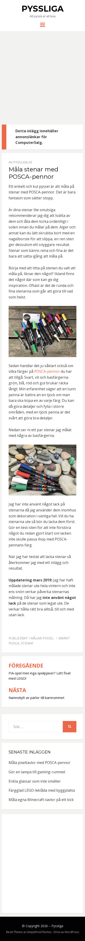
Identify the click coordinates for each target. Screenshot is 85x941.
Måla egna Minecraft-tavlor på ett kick (41, 799)
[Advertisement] (42, 79)
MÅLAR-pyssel (42, 638)
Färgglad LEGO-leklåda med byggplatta (42, 790)
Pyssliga (43, 9)
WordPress (72, 932)
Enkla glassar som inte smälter (35, 781)
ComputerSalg (28, 142)
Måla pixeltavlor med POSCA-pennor (39, 762)
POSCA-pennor (47, 371)
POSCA (14, 643)
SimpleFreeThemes (39, 932)
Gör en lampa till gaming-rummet (37, 771)
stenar (27, 643)
